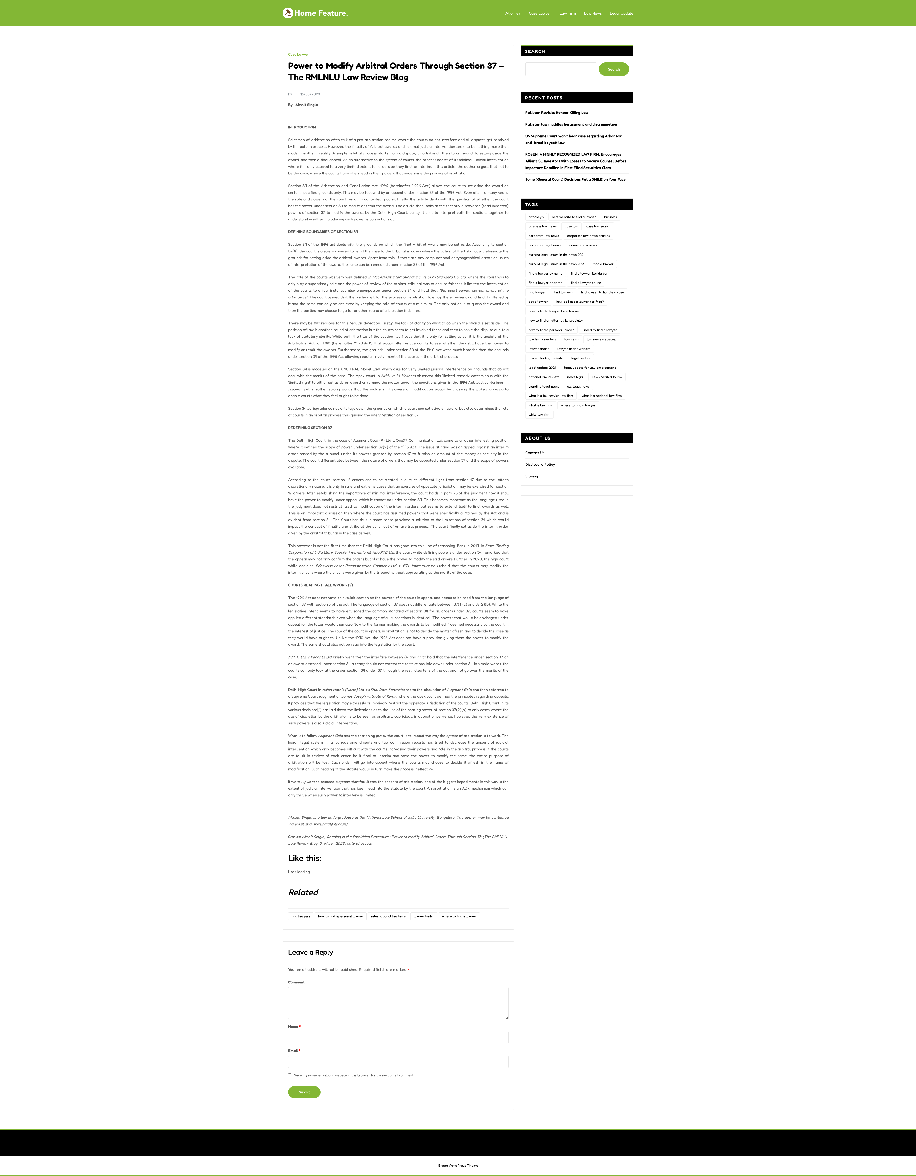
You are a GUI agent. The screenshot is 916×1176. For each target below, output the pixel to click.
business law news (543, 226)
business (610, 217)
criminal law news (583, 245)
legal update (581, 358)
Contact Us (534, 452)
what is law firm (541, 405)
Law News (593, 13)
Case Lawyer (540, 13)
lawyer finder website (574, 349)
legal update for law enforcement (590, 367)
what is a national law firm (602, 396)
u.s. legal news (578, 386)
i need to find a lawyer (600, 330)
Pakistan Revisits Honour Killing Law (556, 112)
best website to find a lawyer (574, 217)
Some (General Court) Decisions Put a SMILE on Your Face (575, 179)
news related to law (607, 377)
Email (294, 1050)
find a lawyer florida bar (589, 273)
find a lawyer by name (545, 273)
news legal (575, 377)
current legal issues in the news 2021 (556, 254)
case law (571, 226)
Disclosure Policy (540, 464)
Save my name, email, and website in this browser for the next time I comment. (354, 1075)
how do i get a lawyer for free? (580, 301)
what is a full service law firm (551, 396)
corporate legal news (545, 245)
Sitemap (532, 476)
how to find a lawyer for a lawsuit (554, 311)
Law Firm (568, 13)
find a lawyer (603, 264)
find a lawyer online (586, 283)
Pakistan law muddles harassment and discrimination (571, 124)
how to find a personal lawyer (340, 916)
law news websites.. (602, 339)
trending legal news (544, 386)
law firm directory (542, 339)
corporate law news (544, 236)
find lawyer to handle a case (602, 292)
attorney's (536, 217)
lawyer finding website (546, 358)
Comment (296, 982)
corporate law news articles (588, 236)
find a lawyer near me (545, 283)
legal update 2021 (542, 367)
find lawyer (537, 292)
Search (535, 51)
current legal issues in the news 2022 (557, 264)
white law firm (539, 414)
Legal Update (621, 13)
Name (294, 1026)
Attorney (512, 13)
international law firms (388, 916)
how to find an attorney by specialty (556, 320)
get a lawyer (538, 301)
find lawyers (300, 916)
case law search (598, 226)
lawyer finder (424, 916)
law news (571, 339)
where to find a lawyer (459, 916)
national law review (544, 377)
